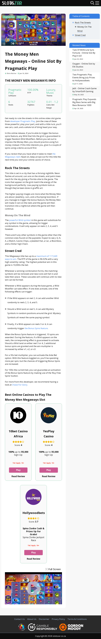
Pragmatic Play (9, 17)
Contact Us (19, 619)
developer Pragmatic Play (22, 121)
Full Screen (54, 569)
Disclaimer (44, 619)
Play (18, 470)
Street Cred (80, 35)
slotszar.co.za (59, 636)
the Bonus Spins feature (36, 328)
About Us (31, 619)
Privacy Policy (58, 619)
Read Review (18, 476)
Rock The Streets (83, 22)
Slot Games (21, 17)
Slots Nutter (12, 73)
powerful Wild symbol (20, 220)
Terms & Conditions (77, 619)
